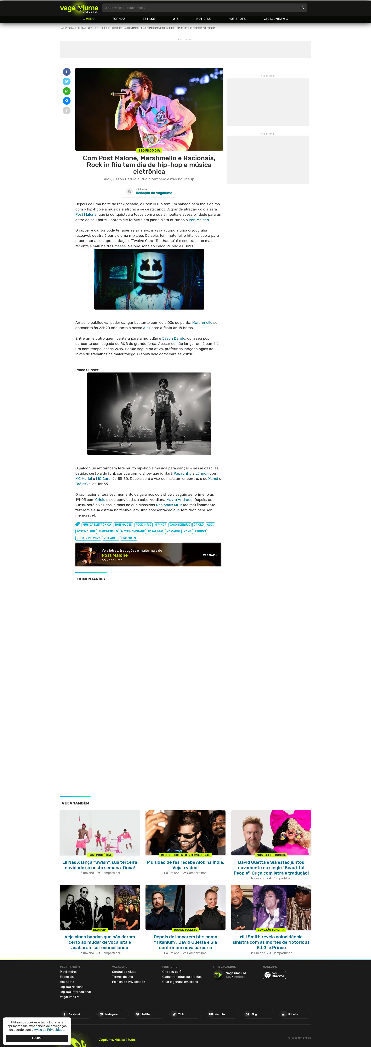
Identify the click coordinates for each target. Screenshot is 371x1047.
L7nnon (202, 473)
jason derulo (179, 524)
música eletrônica (97, 524)
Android (240, 977)
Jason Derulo (173, 338)
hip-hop (160, 524)
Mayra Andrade (179, 499)
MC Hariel (83, 478)
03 (109, 28)
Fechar (37, 1038)
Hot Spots (237, 19)
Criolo (100, 499)
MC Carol (103, 478)
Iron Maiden (199, 220)
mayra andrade (133, 531)
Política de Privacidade (128, 982)
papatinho (155, 531)
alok (210, 524)
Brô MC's (82, 484)
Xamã (213, 478)
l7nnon (200, 531)
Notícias (203, 19)
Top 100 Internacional (75, 992)
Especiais (67, 977)
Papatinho (182, 473)
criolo (199, 524)
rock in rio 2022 (88, 538)
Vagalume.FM (274, 19)
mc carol (173, 531)
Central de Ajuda (124, 972)
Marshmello (202, 322)
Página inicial (67, 28)
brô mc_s (128, 538)
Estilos (149, 19)
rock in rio (143, 524)
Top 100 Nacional (72, 987)
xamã (188, 531)
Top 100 (118, 19)
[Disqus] (149, 638)
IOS (228, 977)
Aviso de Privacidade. (49, 1030)
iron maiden (123, 524)
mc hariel (110, 538)
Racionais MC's (169, 505)
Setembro (100, 28)
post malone (86, 531)
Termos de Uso (122, 977)
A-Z (176, 19)
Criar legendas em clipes (180, 982)
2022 (90, 28)
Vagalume (79, 8)
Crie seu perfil (172, 972)
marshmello (108, 531)
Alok (147, 328)
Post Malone (86, 214)
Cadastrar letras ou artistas (182, 977)
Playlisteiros (68, 972)
